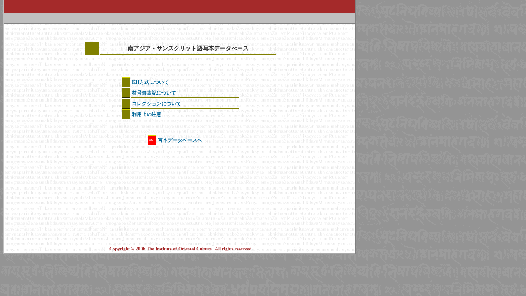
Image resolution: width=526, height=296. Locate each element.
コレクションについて (156, 103)
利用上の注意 (146, 114)
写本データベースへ (180, 140)
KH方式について (150, 82)
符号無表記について (154, 93)
